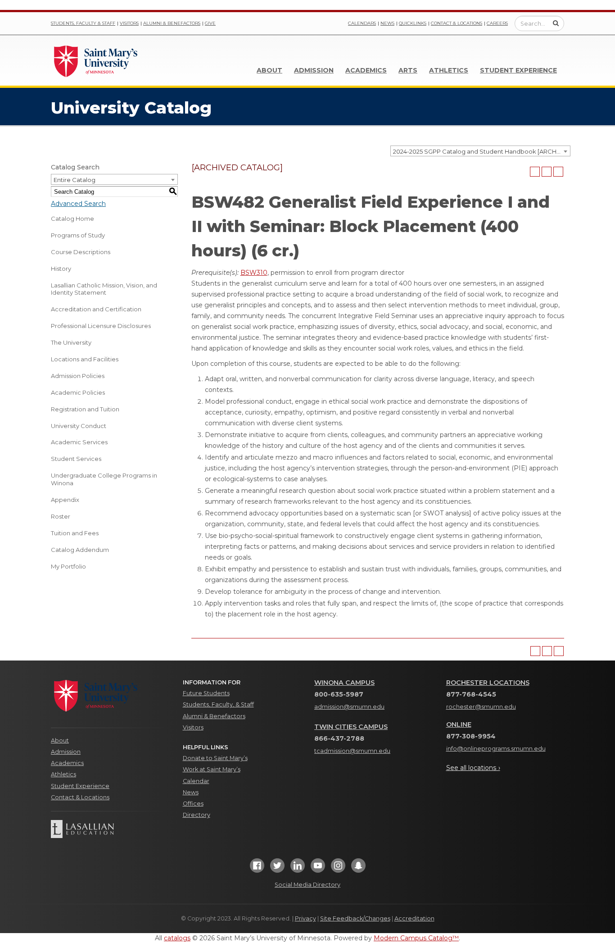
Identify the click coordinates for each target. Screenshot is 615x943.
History (61, 268)
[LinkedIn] (297, 868)
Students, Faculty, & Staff (218, 704)
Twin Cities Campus (351, 727)
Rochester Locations (487, 683)
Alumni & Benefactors (171, 23)
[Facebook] (257, 868)
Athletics (448, 70)
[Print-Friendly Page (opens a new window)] (547, 172)
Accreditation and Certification (96, 309)
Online (458, 724)
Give (210, 23)
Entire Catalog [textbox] (74, 179)
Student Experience (518, 70)
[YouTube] (318, 868)
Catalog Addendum (80, 549)
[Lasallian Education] (110, 829)
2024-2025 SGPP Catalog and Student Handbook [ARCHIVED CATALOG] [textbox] (481, 151)
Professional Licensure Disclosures (101, 325)
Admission (314, 70)
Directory (196, 814)
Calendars (362, 23)
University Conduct (78, 425)
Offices (193, 803)
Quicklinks (412, 23)
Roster (60, 516)
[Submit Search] (555, 23)
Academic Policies (78, 392)
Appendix (65, 499)
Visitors (129, 23)
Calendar (196, 781)
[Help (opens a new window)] (558, 172)
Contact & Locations (456, 23)
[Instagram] (338, 868)
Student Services (76, 458)
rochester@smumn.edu (481, 706)
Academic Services (79, 442)
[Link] (96, 60)
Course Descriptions (80, 251)
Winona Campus (344, 683)
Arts (407, 70)
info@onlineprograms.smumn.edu (496, 748)
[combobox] (480, 151)
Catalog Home (72, 218)
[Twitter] (277, 868)
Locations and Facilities (84, 359)
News (387, 23)
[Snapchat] (358, 868)
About (269, 70)
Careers (497, 23)
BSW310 (253, 273)
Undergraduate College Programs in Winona (104, 479)
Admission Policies (77, 375)
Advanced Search (78, 204)
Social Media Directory (307, 884)
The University (71, 342)
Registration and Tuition (85, 409)
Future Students (206, 693)
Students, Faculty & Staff (83, 23)
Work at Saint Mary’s (211, 769)
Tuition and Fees (75, 533)
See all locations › (473, 768)
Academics (366, 70)
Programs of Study (78, 235)
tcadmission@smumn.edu (352, 750)
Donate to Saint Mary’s (215, 758)
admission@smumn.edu (349, 706)
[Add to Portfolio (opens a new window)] (535, 172)
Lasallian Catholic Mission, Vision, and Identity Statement (104, 289)
